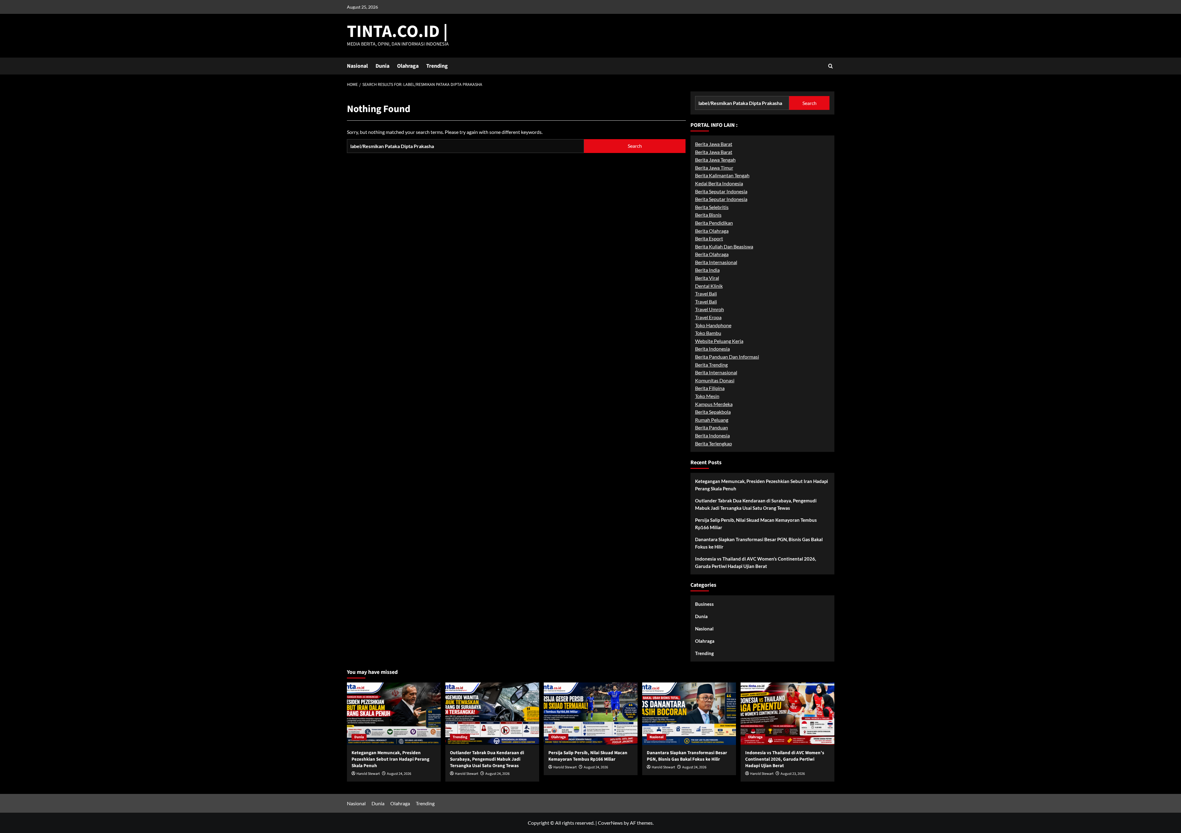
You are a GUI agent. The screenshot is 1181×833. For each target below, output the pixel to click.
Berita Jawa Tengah (715, 160)
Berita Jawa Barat (713, 144)
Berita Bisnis (708, 215)
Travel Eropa (708, 317)
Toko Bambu (708, 333)
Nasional (357, 66)
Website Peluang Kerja (719, 341)
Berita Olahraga (712, 231)
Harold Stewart (368, 773)
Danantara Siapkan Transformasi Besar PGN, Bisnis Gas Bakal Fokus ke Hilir (759, 543)
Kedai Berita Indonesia (719, 183)
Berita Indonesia (712, 349)
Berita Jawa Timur (714, 168)
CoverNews (610, 823)
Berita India (707, 270)
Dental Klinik (709, 286)
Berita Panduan (711, 427)
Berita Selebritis (712, 207)
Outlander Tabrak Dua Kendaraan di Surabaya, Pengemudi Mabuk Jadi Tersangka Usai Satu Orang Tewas (756, 504)
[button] (830, 66)
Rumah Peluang (711, 420)
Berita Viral (707, 278)
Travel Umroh (709, 309)
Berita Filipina (710, 388)
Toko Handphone (713, 325)
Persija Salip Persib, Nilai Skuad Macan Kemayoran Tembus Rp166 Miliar (756, 523)
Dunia (382, 66)
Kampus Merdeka (714, 404)
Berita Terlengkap (713, 443)
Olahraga (408, 66)
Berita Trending (711, 365)
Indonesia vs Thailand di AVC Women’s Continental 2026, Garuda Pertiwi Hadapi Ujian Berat (755, 562)
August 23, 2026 (793, 773)
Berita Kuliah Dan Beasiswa (724, 246)
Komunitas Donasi (714, 380)
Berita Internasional (716, 262)
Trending (437, 66)
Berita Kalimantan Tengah (722, 175)
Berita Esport (709, 238)
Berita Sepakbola (713, 412)
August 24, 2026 (399, 773)
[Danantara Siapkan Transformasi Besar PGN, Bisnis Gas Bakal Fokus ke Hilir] (689, 713)
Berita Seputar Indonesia (721, 191)
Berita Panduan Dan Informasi (727, 357)
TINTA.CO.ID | (397, 31)
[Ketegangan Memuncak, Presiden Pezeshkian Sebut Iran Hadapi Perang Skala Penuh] (394, 713)
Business (704, 604)
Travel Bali (706, 293)
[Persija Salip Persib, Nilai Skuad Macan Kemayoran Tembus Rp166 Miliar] (591, 713)
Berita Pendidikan (714, 223)
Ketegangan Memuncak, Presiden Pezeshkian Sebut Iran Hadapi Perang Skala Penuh (761, 484)
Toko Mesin (707, 396)
